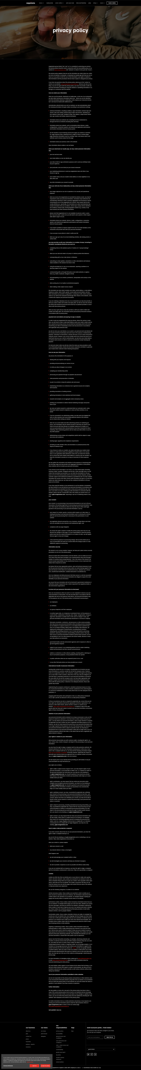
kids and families (81, 3)
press (27, 1039)
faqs (72, 1031)
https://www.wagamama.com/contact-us (63, 706)
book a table (112, 3)
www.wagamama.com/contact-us (69, 84)
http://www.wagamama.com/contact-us (59, 1006)
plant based (44, 1033)
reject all (34, 1065)
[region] (27, 1061)
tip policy (58, 1054)
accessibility (59, 1033)
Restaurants (49, 3)
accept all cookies (45, 1065)
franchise (28, 1041)
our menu (43, 1031)
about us (28, 1031)
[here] (74, 948)
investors (28, 1047)
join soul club (70, 3)
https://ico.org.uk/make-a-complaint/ (58, 752)
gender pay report (60, 1052)
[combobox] (101, 1049)
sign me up (110, 1037)
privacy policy (59, 1031)
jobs (89, 3)
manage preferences (8, 1065)
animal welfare (60, 1062)
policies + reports (30, 1044)
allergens (43, 1036)
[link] (88, 1054)
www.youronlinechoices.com (59, 960)
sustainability (59, 1049)
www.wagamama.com (60, 70)
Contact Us (28, 1036)
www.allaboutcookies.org (84, 958)
